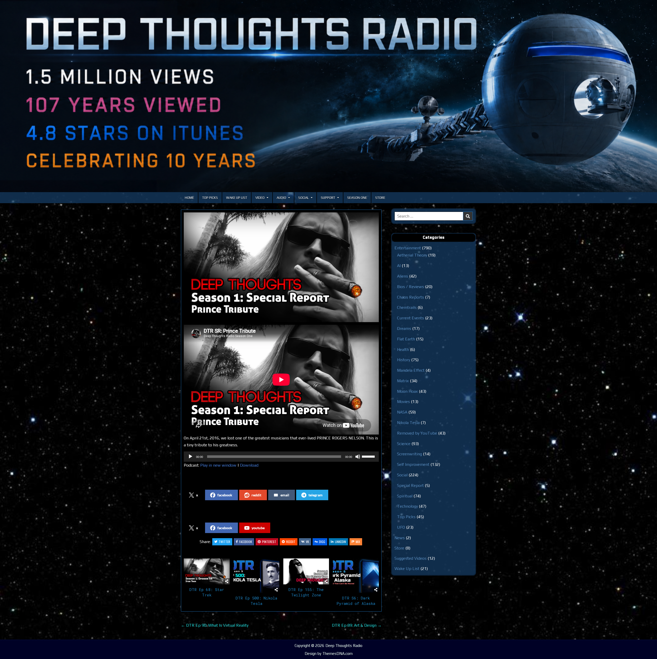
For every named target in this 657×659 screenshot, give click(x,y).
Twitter (224, 541)
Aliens (402, 276)
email (285, 495)
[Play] (190, 456)
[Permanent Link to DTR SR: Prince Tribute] (281, 267)
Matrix (403, 380)
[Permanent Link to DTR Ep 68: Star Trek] (207, 571)
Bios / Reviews (410, 286)
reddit (256, 495)
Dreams (404, 328)
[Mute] (357, 456)
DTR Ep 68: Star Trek (206, 592)
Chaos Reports (410, 297)
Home (189, 198)
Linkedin (340, 541)
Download (249, 465)
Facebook (245, 541)
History (403, 359)
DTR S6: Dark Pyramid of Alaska (355, 600)
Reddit (290, 541)
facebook (224, 495)
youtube (258, 528)
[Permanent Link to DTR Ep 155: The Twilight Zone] (306, 571)
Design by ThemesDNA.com (329, 653)
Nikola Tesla (408, 422)
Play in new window (218, 465)
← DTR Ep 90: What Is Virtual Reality (214, 625)
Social (303, 198)
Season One (357, 198)
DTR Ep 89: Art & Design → (357, 625)
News (399, 537)
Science (403, 443)
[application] (281, 456)
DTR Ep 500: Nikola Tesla (256, 600)
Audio (281, 198)
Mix (358, 541)
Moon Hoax (407, 391)
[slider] (369, 456)
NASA (402, 412)
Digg (322, 541)
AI (399, 265)
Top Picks (210, 198)
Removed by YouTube (417, 433)
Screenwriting (409, 453)
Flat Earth (406, 339)
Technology (407, 506)
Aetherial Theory (412, 255)
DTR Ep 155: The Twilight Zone (306, 592)
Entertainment (407, 247)
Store (380, 198)
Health (403, 349)
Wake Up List (236, 198)
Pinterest (269, 541)
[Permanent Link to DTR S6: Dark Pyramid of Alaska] (356, 575)
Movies (403, 401)
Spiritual (404, 496)
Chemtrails (407, 307)
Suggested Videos (410, 558)
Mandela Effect (410, 370)
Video (260, 198)
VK (307, 541)
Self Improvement (413, 464)
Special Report (410, 485)
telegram (315, 495)
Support (328, 198)
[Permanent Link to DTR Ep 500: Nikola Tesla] (256, 575)
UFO (401, 527)
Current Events (410, 318)
